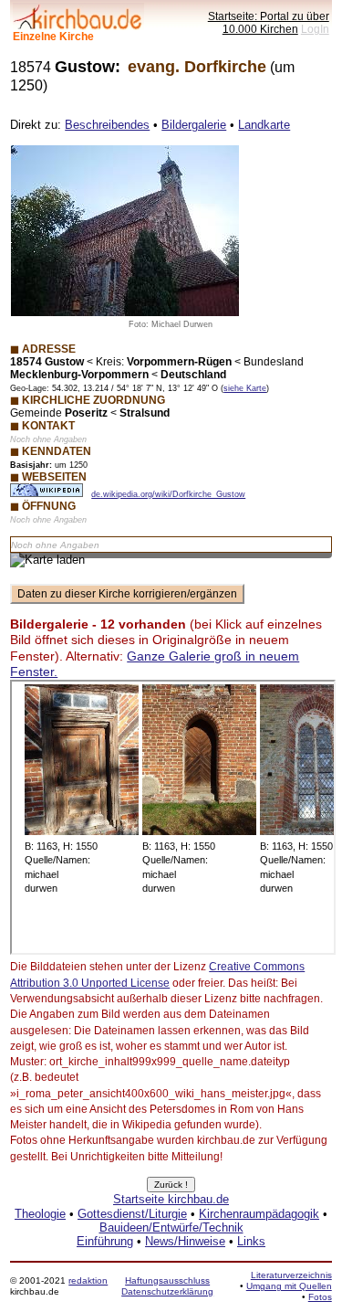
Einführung (105, 1241)
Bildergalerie (193, 125)
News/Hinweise (185, 1241)
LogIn (315, 29)
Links (251, 1241)
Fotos (320, 1297)
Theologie (40, 1214)
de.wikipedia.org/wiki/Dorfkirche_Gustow (168, 494)
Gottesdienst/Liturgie (132, 1214)
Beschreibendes (107, 125)
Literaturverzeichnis (291, 1275)
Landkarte (264, 125)
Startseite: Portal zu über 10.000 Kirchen (268, 22)
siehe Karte (244, 388)
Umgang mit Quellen (289, 1286)
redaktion (88, 1280)
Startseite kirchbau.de (171, 1199)
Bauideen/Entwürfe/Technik (171, 1227)
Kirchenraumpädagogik (259, 1214)
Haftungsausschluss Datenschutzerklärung (167, 1285)
